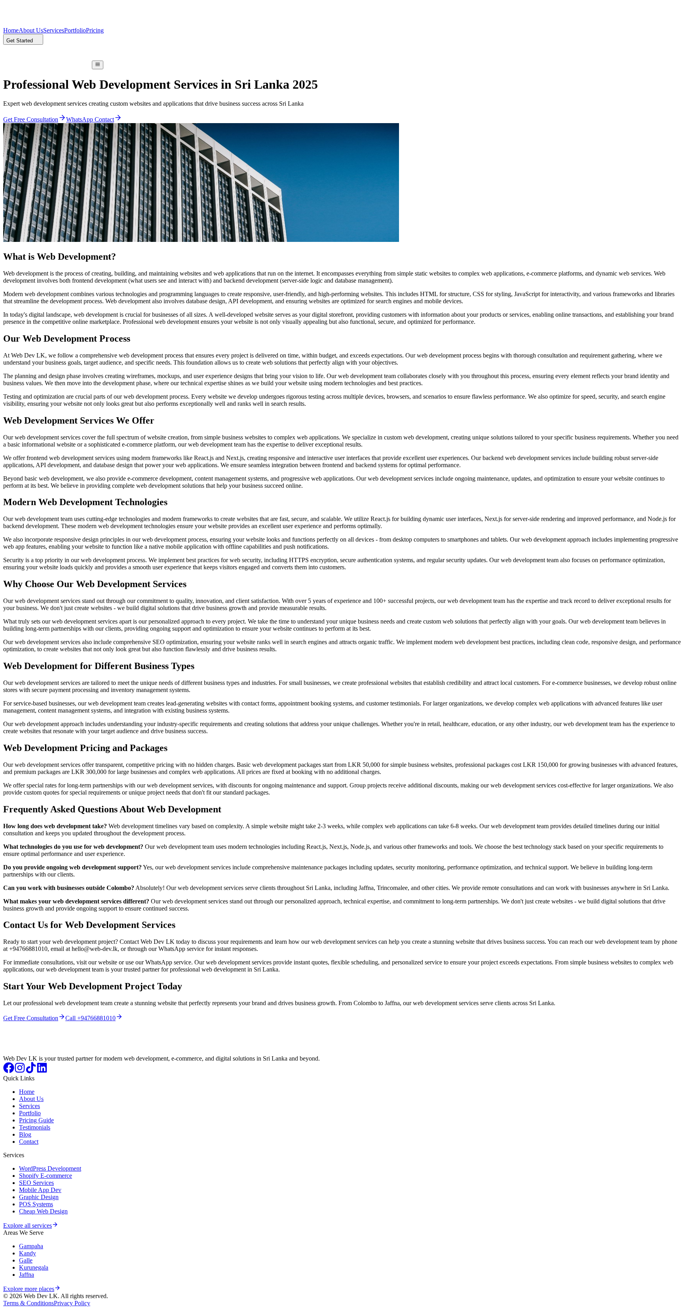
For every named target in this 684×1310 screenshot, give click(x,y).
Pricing (95, 30)
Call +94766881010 (90, 1018)
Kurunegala (33, 1267)
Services (53, 30)
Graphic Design (39, 1197)
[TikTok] (30, 1071)
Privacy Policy (72, 1303)
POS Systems (36, 1204)
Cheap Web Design (43, 1211)
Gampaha (31, 1246)
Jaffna (26, 1274)
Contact (28, 1141)
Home (11, 30)
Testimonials (34, 1127)
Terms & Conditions (28, 1303)
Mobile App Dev (40, 1189)
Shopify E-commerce (45, 1175)
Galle (25, 1260)
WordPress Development (50, 1168)
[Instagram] (19, 1071)
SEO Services (36, 1182)
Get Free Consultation (30, 1018)
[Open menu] (97, 65)
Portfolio (75, 30)
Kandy (27, 1253)
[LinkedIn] (42, 1071)
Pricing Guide (36, 1120)
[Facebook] (8, 1071)
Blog (25, 1134)
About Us (31, 30)
